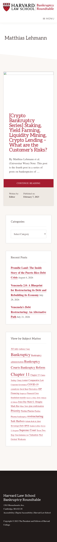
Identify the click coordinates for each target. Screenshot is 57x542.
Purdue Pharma (27, 410)
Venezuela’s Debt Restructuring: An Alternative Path (28, 312)
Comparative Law (36, 380)
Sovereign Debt (17, 425)
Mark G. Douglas (34, 401)
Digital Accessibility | (25, 512)
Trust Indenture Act (22, 435)
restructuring (35, 416)
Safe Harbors (18, 421)
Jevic (39, 397)
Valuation (33, 434)
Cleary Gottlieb (22, 380)
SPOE (26, 425)
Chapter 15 (35, 374)
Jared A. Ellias (31, 398)
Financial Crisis (33, 393)
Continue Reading (35, 184)
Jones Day (22, 401)
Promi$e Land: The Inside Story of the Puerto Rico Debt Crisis (28, 272)
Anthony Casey (24, 349)
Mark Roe (15, 406)
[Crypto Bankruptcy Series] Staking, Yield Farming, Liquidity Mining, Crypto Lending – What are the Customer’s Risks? (28, 133)
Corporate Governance (19, 384)
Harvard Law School (42, 512)
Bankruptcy (21, 354)
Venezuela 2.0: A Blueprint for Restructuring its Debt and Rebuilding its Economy (28, 290)
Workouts (22, 439)
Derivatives (33, 389)
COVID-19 (33, 384)
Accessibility (8, 512)
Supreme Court (27, 430)
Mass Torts (24, 406)
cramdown (15, 389)
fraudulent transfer (18, 397)
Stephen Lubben (35, 426)
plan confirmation (36, 406)
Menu (50, 18)
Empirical (23, 393)
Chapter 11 (20, 374)
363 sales (14, 348)
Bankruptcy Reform (33, 367)
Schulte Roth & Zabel (33, 421)
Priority (15, 411)
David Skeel (24, 389)
